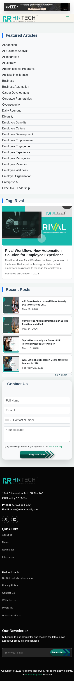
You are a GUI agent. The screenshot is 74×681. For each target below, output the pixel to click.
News (5, 542)
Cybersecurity (11, 104)
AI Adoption (9, 44)
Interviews (8, 557)
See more (61, 375)
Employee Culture (13, 128)
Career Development (15, 92)
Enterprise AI (10, 182)
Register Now (37, 454)
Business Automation (15, 86)
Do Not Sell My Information (17, 578)
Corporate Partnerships (17, 98)
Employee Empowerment (18, 140)
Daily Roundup (11, 110)
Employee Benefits (14, 122)
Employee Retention (15, 164)
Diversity (7, 116)
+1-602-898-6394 (22, 504)
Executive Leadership (16, 188)
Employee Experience (16, 152)
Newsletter (8, 549)
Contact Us (8, 592)
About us (7, 534)
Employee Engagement (17, 146)
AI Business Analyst (14, 50)
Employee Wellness (15, 170)
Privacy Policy (55, 446)
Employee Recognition (16, 158)
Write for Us (9, 600)
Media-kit (7, 607)
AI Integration (10, 56)
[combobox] (8, 420)
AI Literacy (9, 62)
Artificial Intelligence (15, 74)
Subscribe (57, 652)
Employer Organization (16, 176)
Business (8, 80)
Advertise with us (11, 615)
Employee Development (17, 134)
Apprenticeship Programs (18, 68)
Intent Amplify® (33, 674)
